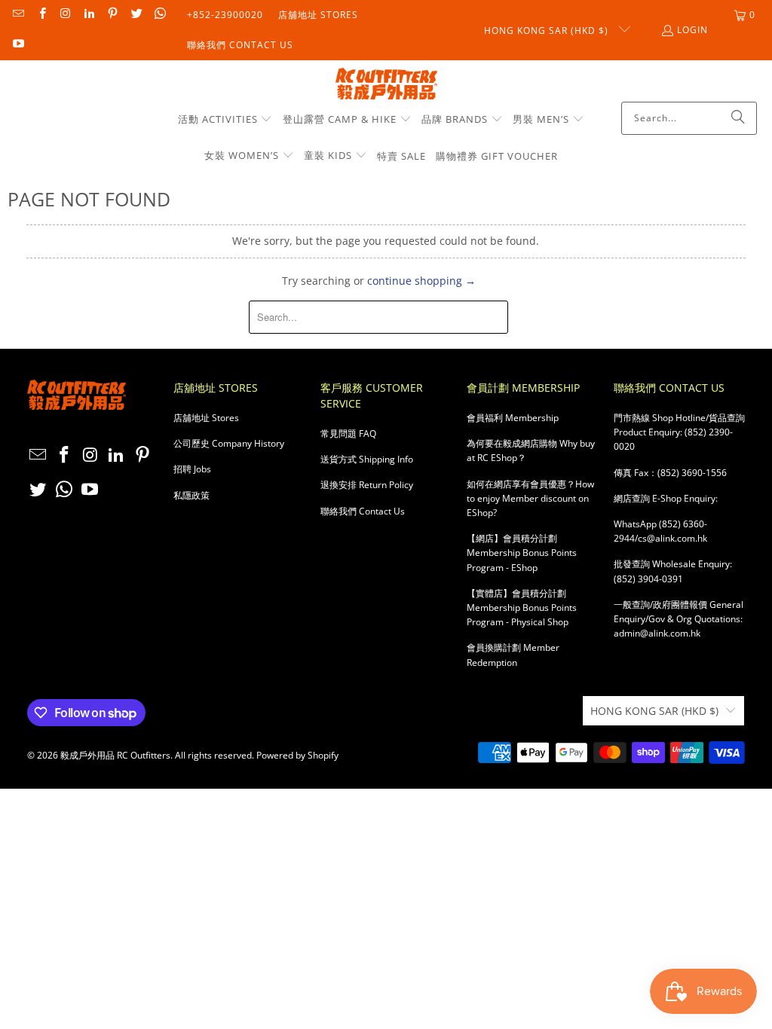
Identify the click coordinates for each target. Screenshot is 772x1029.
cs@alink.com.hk (672, 538)
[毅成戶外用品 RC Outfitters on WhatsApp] (159, 14)
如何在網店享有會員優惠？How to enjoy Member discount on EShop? (530, 498)
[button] (225, 120)
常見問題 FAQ (348, 433)
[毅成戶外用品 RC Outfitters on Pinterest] (112, 14)
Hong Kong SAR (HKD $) (547, 30)
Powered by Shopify (297, 755)
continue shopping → (421, 280)
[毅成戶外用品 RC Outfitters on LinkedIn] (88, 14)
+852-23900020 (225, 14)
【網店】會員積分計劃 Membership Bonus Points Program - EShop (522, 552)
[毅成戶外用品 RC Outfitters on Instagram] (65, 14)
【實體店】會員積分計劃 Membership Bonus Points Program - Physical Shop (522, 607)
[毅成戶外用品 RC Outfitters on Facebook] (41, 14)
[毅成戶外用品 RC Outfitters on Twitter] (135, 14)
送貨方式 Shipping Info (366, 459)
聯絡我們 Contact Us (240, 44)
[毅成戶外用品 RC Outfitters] (386, 85)
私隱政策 (191, 495)
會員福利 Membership (513, 417)
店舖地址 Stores (318, 14)
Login (692, 29)
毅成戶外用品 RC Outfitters (115, 755)
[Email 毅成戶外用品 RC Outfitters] (17, 14)
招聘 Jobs (192, 469)
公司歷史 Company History (228, 443)
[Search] (738, 118)
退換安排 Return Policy (366, 484)
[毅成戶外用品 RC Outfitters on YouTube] (17, 44)
